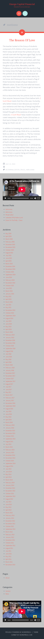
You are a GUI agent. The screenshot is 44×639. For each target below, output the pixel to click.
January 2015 (10, 452)
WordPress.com (26, 635)
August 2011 (9, 548)
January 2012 (10, 537)
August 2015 (9, 441)
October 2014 (10, 461)
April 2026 (8, 236)
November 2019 (10, 310)
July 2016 (8, 411)
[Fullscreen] (39, 198)
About (7, 578)
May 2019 (8, 327)
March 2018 (9, 365)
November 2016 (10, 403)
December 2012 (10, 521)
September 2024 (10, 275)
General (8, 591)
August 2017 (9, 384)
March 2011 (9, 562)
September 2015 (10, 439)
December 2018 (10, 340)
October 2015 (10, 436)
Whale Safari (9, 215)
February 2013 (10, 515)
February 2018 (10, 368)
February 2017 (10, 398)
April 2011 (8, 559)
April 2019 (8, 329)
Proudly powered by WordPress (18, 632)
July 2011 (8, 551)
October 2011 (10, 543)
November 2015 (10, 433)
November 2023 (10, 283)
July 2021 (8, 305)
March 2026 (9, 239)
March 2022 (9, 302)
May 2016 (8, 417)
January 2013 (10, 518)
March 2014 (9, 480)
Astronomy (9, 209)
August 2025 (9, 253)
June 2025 (9, 258)
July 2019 (8, 321)
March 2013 (9, 513)
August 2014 (9, 466)
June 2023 (9, 288)
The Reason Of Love (22, 40)
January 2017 (10, 400)
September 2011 (10, 545)
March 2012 (9, 532)
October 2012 (10, 526)
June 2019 (9, 324)
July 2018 (8, 354)
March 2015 (9, 447)
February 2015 (10, 450)
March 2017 (9, 395)
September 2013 (10, 496)
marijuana (30, 170)
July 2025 (8, 255)
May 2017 (8, 392)
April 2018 (8, 362)
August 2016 (9, 409)
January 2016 (10, 428)
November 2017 (10, 376)
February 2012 (10, 535)
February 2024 (10, 280)
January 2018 (10, 370)
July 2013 (8, 502)
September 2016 (10, 406)
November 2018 (10, 343)
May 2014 (8, 474)
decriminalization (13, 170)
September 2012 (10, 529)
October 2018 (10, 346)
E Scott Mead (16, 115)
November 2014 (10, 458)
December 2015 (10, 431)
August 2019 (9, 318)
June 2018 (9, 357)
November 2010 (10, 565)
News (7, 594)
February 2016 (10, 425)
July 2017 (8, 387)
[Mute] (35, 198)
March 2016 (9, 422)
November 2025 (10, 247)
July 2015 (8, 444)
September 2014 (10, 463)
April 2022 (8, 299)
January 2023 (10, 294)
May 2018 (8, 359)
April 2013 (8, 510)
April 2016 (8, 420)
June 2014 (9, 472)
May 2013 (8, 507)
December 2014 (10, 455)
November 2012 (10, 524)
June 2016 (9, 414)
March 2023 (9, 291)
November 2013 (10, 491)
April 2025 (8, 261)
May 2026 (8, 234)
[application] (22, 189)
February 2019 (10, 335)
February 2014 (10, 483)
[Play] (5, 198)
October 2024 (10, 272)
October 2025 (10, 250)
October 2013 (10, 493)
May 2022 (8, 296)
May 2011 (8, 556)
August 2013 (9, 499)
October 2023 (10, 286)
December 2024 (10, 266)
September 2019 (10, 316)
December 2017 (10, 373)
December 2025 (10, 244)
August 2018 (9, 351)
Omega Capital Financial (22, 4)
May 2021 (8, 307)
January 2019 (10, 338)
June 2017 (9, 389)
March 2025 (9, 264)
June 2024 (9, 277)
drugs (22, 170)
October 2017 (10, 379)
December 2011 (10, 540)
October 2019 (10, 313)
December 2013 (10, 488)
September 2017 (10, 381)
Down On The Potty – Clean (14, 220)
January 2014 (10, 485)
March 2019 (9, 332)
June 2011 (9, 554)
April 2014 (8, 477)
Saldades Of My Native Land (14, 218)
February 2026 (10, 242)
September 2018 (10, 348)
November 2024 (10, 269)
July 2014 (8, 469)
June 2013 (9, 504)
